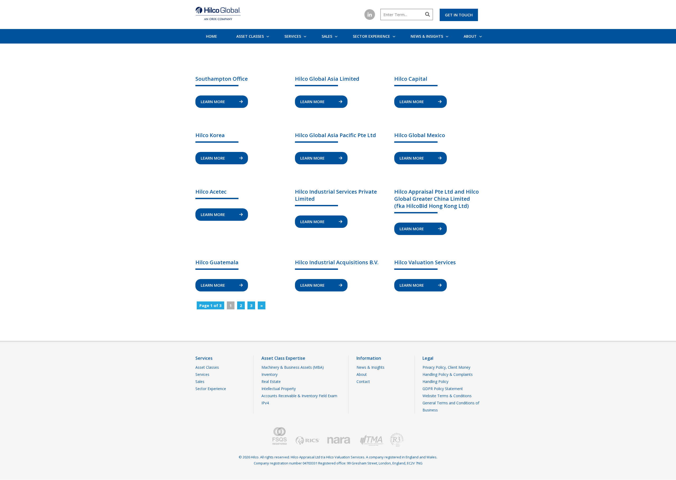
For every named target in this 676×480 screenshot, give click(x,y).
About (470, 36)
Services (292, 36)
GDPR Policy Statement (442, 388)
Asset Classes (250, 36)
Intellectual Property (278, 388)
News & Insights (427, 36)
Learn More (213, 101)
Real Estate (271, 381)
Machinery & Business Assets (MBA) (292, 367)
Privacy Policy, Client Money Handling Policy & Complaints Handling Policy (447, 374)
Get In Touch (459, 14)
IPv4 (265, 402)
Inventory (269, 374)
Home (211, 36)
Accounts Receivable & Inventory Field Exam (299, 395)
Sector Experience (371, 36)
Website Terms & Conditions (447, 395)
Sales (327, 36)
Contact (363, 381)
